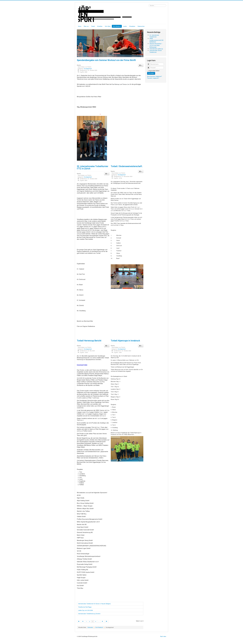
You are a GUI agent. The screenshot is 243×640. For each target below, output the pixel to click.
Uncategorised (88, 68)
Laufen (125, 26)
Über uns (86, 26)
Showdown (132, 26)
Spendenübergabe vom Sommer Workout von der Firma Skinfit (106, 60)
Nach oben (163, 636)
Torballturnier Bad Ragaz (85, 607)
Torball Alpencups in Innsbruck (125, 340)
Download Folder (82, 365)
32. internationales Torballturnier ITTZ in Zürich (92, 167)
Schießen (99, 26)
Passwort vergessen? (153, 78)
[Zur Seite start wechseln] (79, 621)
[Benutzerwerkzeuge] (140, 65)
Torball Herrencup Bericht (89, 340)
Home (79, 26)
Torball (93, 26)
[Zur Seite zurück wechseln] (83, 621)
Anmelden (151, 73)
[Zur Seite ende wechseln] (107, 621)
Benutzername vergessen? (154, 76)
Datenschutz (141, 26)
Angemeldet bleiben (154, 71)
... (98, 621)
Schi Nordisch (117, 26)
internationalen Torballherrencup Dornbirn (89, 613)
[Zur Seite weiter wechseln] (103, 621)
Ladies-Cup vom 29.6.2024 (85, 610)
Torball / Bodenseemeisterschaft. (127, 166)
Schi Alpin (107, 26)
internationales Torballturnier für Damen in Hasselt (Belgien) (94, 604)
